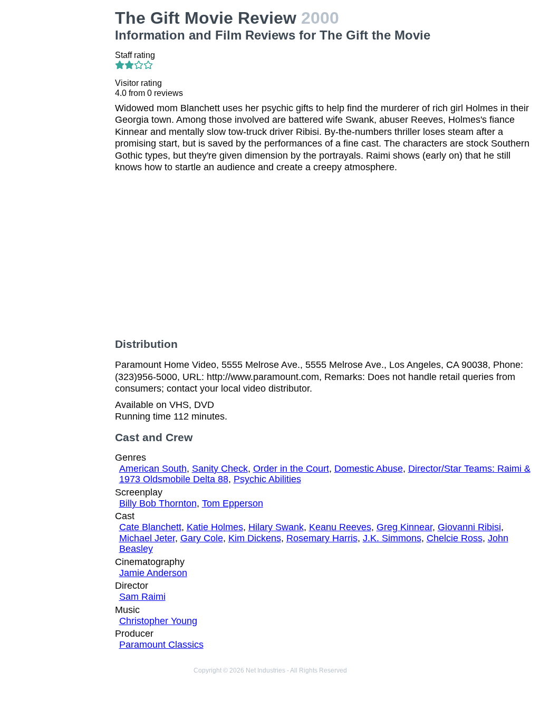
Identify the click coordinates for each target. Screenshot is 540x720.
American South (153, 468)
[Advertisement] (59, 166)
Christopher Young (158, 621)
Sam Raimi (142, 596)
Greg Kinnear (404, 527)
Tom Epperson (232, 503)
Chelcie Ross (455, 538)
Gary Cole (201, 538)
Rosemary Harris (322, 538)
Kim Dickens (254, 538)
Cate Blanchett (150, 527)
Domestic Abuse (368, 468)
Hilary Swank (276, 527)
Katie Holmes (215, 527)
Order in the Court (291, 468)
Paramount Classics (161, 644)
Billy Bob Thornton (158, 503)
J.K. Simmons (392, 538)
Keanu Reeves (340, 527)
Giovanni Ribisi (469, 527)
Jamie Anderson (153, 573)
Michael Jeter (147, 538)
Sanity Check (220, 468)
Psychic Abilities (267, 479)
